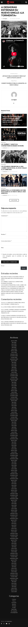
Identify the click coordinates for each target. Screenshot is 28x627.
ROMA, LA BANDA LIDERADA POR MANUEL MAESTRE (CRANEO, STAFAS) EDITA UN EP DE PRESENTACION (13, 311)
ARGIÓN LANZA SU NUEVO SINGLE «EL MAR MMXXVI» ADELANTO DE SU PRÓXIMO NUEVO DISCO (12, 293)
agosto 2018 (14, 500)
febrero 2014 (14, 590)
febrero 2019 (14, 490)
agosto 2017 (14, 520)
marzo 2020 (14, 468)
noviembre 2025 (14, 355)
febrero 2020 (14, 470)
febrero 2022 (14, 430)
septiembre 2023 (14, 399)
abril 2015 (14, 566)
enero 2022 (14, 432)
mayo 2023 (14, 405)
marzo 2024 (14, 389)
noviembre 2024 (14, 375)
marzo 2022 (14, 428)
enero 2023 (14, 412)
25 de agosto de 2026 (15, 124)
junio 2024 (14, 384)
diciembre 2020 (14, 453)
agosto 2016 (14, 540)
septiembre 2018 (14, 498)
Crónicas (14, 599)
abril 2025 (14, 367)
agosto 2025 (14, 360)
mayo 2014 (14, 585)
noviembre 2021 (14, 435)
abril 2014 (14, 586)
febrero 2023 (14, 410)
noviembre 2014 (14, 575)
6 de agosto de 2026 (13, 147)
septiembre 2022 (14, 418)
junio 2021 (14, 443)
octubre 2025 (14, 357)
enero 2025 (14, 372)
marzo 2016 (14, 548)
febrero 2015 (14, 570)
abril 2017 (14, 526)
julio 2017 (14, 521)
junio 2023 (14, 404)
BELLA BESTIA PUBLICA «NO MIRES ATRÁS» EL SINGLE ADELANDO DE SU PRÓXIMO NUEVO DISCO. (12, 278)
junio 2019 (14, 483)
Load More (14, 200)
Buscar (2, 265)
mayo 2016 (14, 545)
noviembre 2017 (14, 515)
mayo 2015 (14, 565)
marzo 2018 (14, 508)
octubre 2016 (14, 536)
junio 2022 (14, 423)
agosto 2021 (14, 440)
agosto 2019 (14, 480)
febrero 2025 (14, 370)
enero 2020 (14, 472)
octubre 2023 (14, 397)
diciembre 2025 (14, 354)
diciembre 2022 (14, 413)
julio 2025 (14, 362)
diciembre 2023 (14, 393)
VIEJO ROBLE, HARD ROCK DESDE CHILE (14, 307)
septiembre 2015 (14, 558)
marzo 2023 (14, 408)
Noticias (5, 114)
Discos (14, 600)
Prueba (14, 607)
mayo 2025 (14, 365)
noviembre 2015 (14, 555)
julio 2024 (14, 382)
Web (2, 247)
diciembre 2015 (14, 553)
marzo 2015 (14, 568)
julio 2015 (14, 561)
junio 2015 (14, 563)
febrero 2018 (14, 510)
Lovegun (5, 18)
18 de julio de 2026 (12, 171)
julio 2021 (14, 442)
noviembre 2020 (14, 455)
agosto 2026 (14, 340)
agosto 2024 (14, 380)
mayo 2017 (14, 525)
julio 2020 (14, 462)
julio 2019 (14, 482)
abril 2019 (14, 487)
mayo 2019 (14, 485)
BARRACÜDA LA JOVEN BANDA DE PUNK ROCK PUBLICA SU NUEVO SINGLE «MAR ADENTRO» (13, 192)
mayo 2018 (14, 505)
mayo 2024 (14, 385)
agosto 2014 (14, 580)
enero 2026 (14, 352)
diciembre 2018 (14, 493)
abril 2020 (14, 467)
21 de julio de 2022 (15, 18)
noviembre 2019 (14, 475)
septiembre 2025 (14, 359)
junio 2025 (14, 364)
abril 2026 (14, 347)
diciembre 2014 (14, 573)
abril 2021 (14, 447)
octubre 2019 (14, 477)
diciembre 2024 (14, 374)
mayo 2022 (14, 425)
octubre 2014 (14, 576)
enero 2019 (14, 492)
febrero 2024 (14, 390)
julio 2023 (14, 402)
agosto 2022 (14, 420)
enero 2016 (14, 551)
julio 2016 (14, 541)
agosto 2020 (14, 460)
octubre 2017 (14, 516)
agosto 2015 (14, 560)
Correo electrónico (6, 241)
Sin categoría (14, 611)
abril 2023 (14, 407)
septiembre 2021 (14, 438)
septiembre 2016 (14, 538)
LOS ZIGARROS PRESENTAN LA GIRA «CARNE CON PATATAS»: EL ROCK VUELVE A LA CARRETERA (14, 168)
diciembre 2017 (14, 513)
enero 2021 (14, 452)
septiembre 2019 (14, 478)
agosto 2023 (14, 400)
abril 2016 (14, 546)
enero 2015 (14, 571)
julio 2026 (14, 342)
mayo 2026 (14, 345)
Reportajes (14, 609)
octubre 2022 (14, 417)
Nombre (3, 234)
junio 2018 (14, 503)
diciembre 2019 (14, 473)
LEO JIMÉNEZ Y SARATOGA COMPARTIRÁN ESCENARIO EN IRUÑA (12, 145)
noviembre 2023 (14, 395)
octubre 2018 (14, 497)
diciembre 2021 (14, 433)
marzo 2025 (14, 369)
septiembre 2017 (14, 518)
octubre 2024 (14, 377)
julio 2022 (14, 422)
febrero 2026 (14, 350)
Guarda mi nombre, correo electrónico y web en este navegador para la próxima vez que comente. (15, 256)
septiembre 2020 (14, 458)
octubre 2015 (14, 556)
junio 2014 (14, 583)
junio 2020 (14, 463)
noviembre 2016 (14, 535)
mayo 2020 (14, 465)
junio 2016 (14, 543)
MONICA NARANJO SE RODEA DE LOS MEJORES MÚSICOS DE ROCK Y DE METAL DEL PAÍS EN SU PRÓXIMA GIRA (14, 317)
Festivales (14, 602)
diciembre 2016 (14, 533)
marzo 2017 (14, 528)
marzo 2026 (14, 349)
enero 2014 (14, 591)
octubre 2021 (14, 437)
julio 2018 (14, 502)
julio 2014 (14, 581)
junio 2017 (14, 523)
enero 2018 (14, 511)
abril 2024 (14, 387)
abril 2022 (14, 427)
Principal (14, 605)
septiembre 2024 (14, 379)
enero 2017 (14, 531)
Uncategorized (14, 612)
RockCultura (9, 621)
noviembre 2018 (14, 495)
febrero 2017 (14, 530)
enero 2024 (14, 392)
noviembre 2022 (14, 415)
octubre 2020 (14, 457)
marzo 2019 (14, 488)
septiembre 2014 (14, 578)
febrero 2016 (14, 550)
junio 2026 (14, 344)
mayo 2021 (14, 445)
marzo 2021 (14, 448)
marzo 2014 (14, 588)
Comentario (4, 215)
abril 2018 (14, 506)
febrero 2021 (14, 450)
